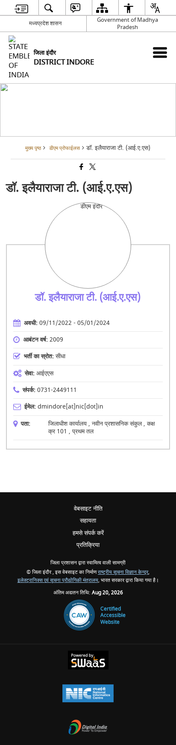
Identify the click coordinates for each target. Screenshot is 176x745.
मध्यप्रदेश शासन (45, 23)
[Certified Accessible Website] (79, 616)
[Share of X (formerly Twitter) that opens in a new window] (92, 167)
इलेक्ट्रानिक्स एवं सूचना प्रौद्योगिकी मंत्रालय (58, 580)
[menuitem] (21, 8)
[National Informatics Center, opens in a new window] (88, 694)
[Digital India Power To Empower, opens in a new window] (88, 728)
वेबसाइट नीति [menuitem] (88, 508)
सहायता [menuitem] (88, 520)
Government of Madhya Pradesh (127, 23)
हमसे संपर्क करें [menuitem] (88, 533)
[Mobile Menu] (160, 52)
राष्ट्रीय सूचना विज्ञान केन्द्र (123, 572)
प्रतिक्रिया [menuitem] (88, 544)
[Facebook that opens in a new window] (80, 167)
